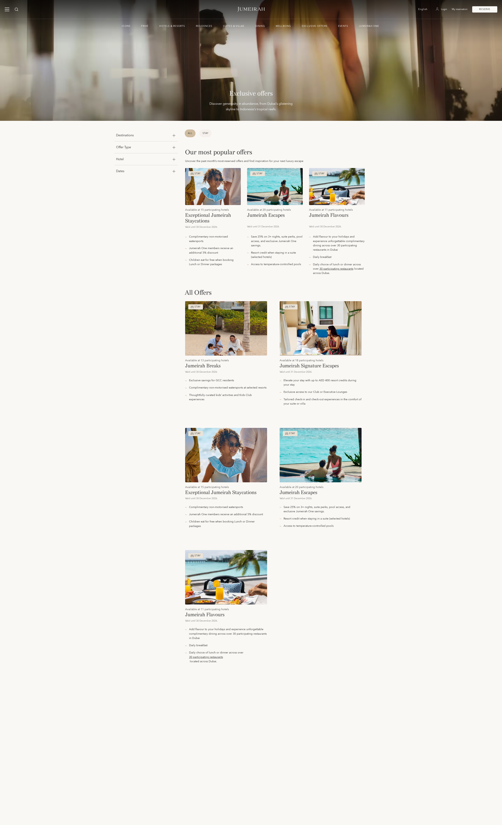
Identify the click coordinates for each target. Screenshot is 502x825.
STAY (206, 133)
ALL (190, 133)
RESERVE (484, 9)
